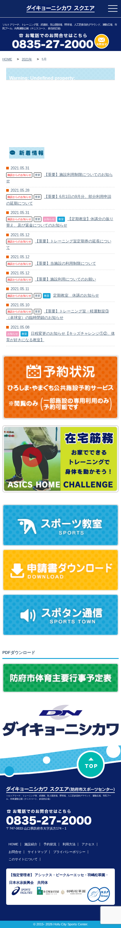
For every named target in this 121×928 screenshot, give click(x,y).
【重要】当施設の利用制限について (65, 263)
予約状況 (49, 844)
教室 (61, 219)
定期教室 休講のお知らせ (76, 295)
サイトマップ (37, 852)
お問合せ (15, 852)
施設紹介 (30, 844)
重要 (37, 175)
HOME (7, 59)
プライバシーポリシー (69, 852)
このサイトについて (23, 859)
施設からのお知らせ (19, 175)
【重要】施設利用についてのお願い (65, 279)
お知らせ (49, 219)
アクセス (88, 844)
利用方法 (69, 844)
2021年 (27, 59)
